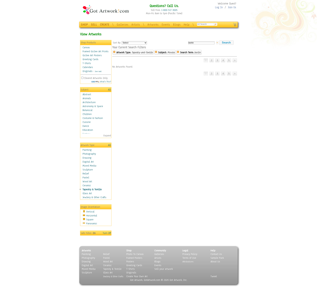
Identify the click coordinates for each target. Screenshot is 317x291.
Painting (87, 150)
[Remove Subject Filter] (156, 52)
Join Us (232, 7)
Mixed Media (89, 165)
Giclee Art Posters (92, 55)
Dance (86, 126)
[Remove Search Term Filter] (178, 52)
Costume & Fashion (93, 118)
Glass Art (87, 193)
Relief (86, 173)
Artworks (153, 25)
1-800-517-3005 (169, 10)
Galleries (122, 25)
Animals (87, 98)
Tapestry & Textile (92, 189)
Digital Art (88, 161)
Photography (89, 153)
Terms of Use (189, 258)
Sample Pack (217, 258)
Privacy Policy (189, 254)
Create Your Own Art (137, 276)
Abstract (87, 94)
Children (87, 114)
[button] (226, 43)
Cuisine (87, 122)
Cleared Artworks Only (96, 78)
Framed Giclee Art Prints (95, 51)
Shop (129, 250)
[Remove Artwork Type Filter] (114, 52)
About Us (215, 261)
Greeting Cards (90, 59)
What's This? (105, 81)
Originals (87, 71)
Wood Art (87, 181)
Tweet (214, 276)
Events (166, 25)
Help (187, 25)
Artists (135, 25)
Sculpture (88, 169)
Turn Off (107, 233)
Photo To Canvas (135, 254)
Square (89, 219)
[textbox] (201, 42)
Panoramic (91, 223)
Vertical (90, 211)
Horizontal (91, 215)
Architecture (89, 102)
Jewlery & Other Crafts (94, 197)
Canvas (86, 47)
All (109, 89)
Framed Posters (134, 258)
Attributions (187, 261)
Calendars (88, 67)
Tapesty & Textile (112, 269)
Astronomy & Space (93, 106)
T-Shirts (87, 63)
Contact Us (216, 254)
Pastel (86, 177)
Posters (130, 261)
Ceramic (87, 185)
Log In (219, 7)
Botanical (87, 110)
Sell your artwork (163, 269)
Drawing (87, 157)
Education (88, 130)
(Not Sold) (98, 71)
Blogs (177, 25)
